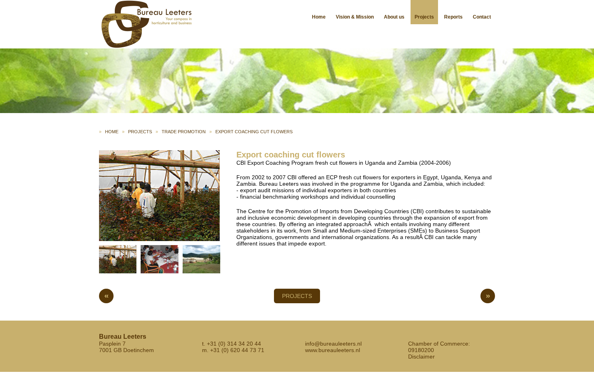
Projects (424, 17)
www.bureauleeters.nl (332, 350)
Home (319, 17)
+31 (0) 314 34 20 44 (234, 343)
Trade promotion (184, 131)
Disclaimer (421, 356)
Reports (453, 17)
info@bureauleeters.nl (333, 343)
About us (394, 17)
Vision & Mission (355, 17)
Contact (482, 17)
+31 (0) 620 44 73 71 (237, 350)
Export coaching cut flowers (254, 131)
